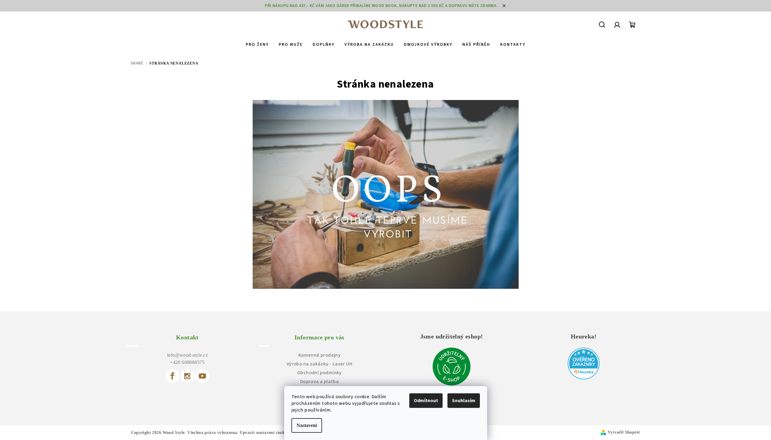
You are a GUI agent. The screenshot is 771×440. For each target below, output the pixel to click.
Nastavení (307, 425)
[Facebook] (172, 376)
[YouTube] (202, 376)
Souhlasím (463, 400)
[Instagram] (187, 376)
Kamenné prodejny (319, 355)
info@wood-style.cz (187, 355)
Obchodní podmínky (319, 372)
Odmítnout (426, 400)
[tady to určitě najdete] (385, 194)
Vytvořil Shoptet (624, 432)
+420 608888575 (187, 362)
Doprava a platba (319, 381)
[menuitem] (257, 44)
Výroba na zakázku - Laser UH (319, 364)
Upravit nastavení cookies (265, 432)
